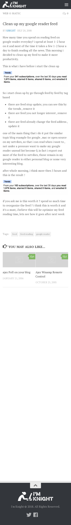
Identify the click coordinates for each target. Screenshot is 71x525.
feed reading (26, 234)
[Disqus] (35, 340)
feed (14, 234)
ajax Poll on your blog (16, 272)
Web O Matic (12, 13)
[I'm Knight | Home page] (18, 4)
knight (11, 30)
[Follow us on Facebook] (35, 514)
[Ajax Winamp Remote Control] (52, 259)
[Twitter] (28, 514)
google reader (43, 234)
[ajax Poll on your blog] (19, 259)
